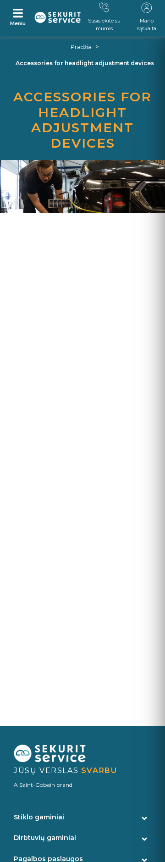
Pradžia (81, 47)
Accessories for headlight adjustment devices (85, 63)
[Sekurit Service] (57, 17)
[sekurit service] (82, 754)
